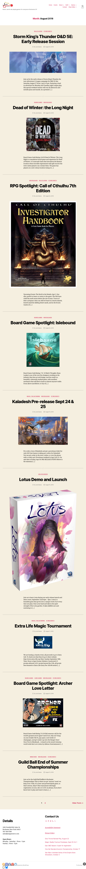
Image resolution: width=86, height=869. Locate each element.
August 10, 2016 (49, 693)
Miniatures (33, 756)
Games (73, 5)
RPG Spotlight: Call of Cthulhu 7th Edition (43, 188)
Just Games (39, 46)
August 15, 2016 (49, 484)
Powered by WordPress (22, 865)
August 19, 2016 (49, 412)
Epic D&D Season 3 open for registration (58, 846)
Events (55, 5)
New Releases (48, 102)
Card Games (38, 678)
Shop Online (72, 7)
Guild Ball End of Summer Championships (43, 764)
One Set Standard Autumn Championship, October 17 (62, 849)
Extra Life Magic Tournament (43, 625)
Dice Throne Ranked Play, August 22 (57, 839)
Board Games (38, 102)
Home (50, 5)
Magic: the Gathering (33, 396)
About (60, 5)
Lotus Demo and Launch (43, 479)
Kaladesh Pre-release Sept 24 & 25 (43, 404)
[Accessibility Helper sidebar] (84, 864)
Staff (67, 5)
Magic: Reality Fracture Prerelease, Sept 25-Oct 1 (61, 842)
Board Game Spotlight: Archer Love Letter (43, 686)
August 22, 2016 (49, 196)
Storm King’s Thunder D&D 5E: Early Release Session (43, 39)
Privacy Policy (50, 833)
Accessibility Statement (52, 828)
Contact (65, 7)
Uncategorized (43, 474)
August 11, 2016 (49, 631)
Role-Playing (38, 31)
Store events (48, 31)
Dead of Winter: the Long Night (43, 107)
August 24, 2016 (49, 46)
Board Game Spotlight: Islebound (43, 322)
